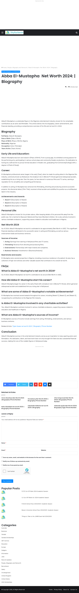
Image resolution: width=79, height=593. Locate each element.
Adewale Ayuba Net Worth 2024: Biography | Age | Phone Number (65, 407)
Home (5, 67)
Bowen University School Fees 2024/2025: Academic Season (40, 510)
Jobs (2, 556)
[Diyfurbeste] (14, 32)
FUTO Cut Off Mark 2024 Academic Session (35, 491)
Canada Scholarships (7, 537)
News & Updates (6, 560)
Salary (3, 569)
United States (5, 579)
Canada (3, 534)
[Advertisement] (39, 15)
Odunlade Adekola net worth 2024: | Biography (38, 407)
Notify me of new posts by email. (13, 465)
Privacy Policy (58, 589)
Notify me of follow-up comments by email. (16, 461)
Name (3, 443)
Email (3, 450)
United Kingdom (6, 576)
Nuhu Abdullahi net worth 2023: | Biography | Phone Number (12, 407)
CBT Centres (5, 541)
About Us (66, 589)
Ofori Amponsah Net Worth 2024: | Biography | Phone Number (63, 400)
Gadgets (4, 550)
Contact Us (73, 589)
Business (4, 531)
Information (4, 553)
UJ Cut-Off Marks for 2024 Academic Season (35, 497)
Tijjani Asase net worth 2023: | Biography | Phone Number (32, 326)
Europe (3, 547)
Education (4, 544)
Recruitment (5, 566)
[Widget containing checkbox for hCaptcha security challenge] (16, 471)
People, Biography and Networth (17, 67)
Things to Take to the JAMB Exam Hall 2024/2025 (37, 516)
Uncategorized (5, 572)
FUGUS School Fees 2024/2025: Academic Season (37, 504)
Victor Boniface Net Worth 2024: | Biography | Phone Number (12, 399)
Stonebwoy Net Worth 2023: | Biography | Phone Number (38, 400)
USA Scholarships (6, 582)
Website (43, 450)
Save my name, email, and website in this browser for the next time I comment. (27, 457)
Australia (4, 528)
